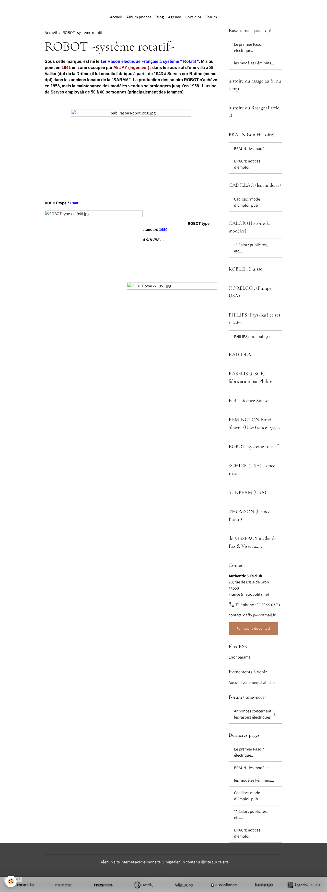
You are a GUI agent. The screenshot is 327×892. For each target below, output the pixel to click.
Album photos (138, 17)
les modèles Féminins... (254, 63)
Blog (160, 17)
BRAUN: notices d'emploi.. (247, 164)
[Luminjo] (264, 884)
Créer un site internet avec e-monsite (130, 862)
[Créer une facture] (184, 884)
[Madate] (63, 884)
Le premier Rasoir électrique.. (249, 47)
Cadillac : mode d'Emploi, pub (247, 202)
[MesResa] (103, 884)
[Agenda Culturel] (304, 884)
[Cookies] (11, 881)
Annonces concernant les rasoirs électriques (255, 714)
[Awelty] (143, 884)
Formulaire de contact (253, 628)
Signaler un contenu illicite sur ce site (197, 862)
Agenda (174, 17)
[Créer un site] (23, 884)
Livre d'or (193, 17)
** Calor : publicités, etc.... (251, 248)
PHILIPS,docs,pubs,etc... (254, 336)
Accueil (116, 17)
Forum (211, 17)
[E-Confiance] (224, 884)
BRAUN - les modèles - (252, 148)
